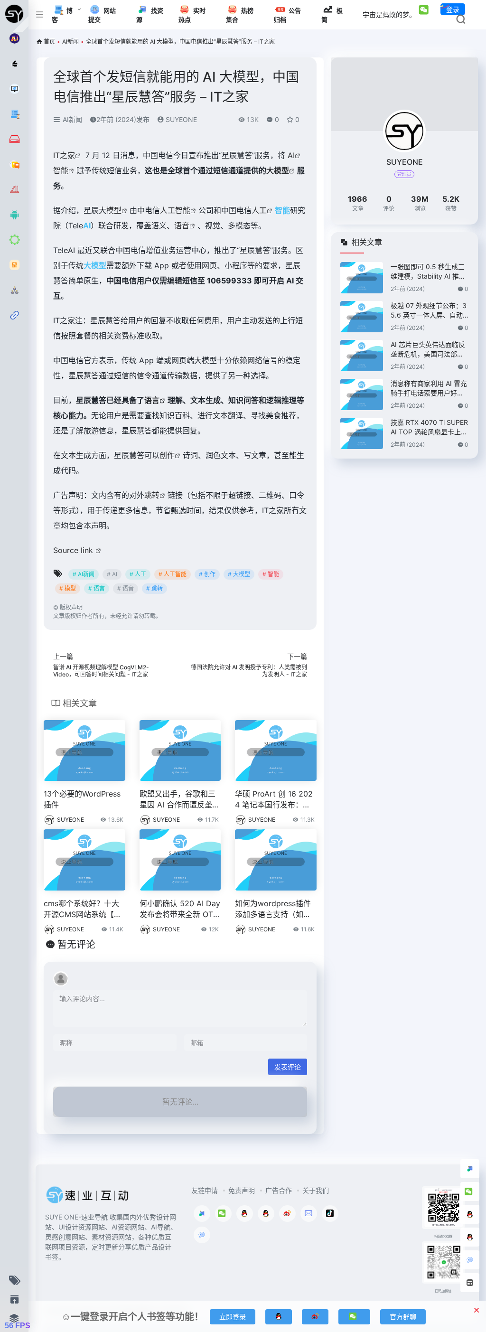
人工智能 (175, 210)
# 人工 (138, 574)
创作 (167, 455)
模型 (114, 210)
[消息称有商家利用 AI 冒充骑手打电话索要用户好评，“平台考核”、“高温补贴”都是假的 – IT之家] (361, 394)
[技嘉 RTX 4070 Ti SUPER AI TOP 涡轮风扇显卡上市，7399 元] (361, 433)
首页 (49, 41)
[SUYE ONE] (88, 1197)
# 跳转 (154, 588)
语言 (151, 400)
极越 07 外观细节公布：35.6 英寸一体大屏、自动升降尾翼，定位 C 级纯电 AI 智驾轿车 (429, 310)
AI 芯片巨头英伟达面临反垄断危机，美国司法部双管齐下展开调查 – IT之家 (428, 349)
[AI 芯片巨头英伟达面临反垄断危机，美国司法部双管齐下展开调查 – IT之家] (361, 355)
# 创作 (207, 574)
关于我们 (315, 1190)
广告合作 (278, 1190)
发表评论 (287, 1067)
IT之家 (64, 155)
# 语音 (125, 588)
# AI (112, 574)
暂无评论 (76, 944)
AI (291, 155)
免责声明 (241, 1190)
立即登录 (232, 1317)
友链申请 (204, 1190)
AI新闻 (70, 41)
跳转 (151, 495)
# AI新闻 (83, 574)
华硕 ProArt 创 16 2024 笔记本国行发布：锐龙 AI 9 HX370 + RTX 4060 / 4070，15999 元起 (274, 799)
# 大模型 (239, 574)
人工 (259, 210)
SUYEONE (180, 119)
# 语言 (96, 588)
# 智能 (270, 574)
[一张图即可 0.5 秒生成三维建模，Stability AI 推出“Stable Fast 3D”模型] (361, 277)
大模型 (277, 170)
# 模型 (67, 588)
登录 (452, 9)
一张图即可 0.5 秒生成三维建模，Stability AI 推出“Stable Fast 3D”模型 (428, 272)
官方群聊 (403, 1317)
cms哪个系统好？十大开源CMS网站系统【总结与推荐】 (83, 909)
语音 (181, 225)
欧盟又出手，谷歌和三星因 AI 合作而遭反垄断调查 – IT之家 (180, 799)
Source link (74, 550)
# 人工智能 (173, 574)
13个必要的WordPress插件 (82, 799)
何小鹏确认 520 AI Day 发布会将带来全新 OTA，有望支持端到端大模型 (180, 909)
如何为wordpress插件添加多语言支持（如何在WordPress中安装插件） (273, 909)
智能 (60, 170)
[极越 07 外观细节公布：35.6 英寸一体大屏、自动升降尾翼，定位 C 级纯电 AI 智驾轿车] (361, 316)
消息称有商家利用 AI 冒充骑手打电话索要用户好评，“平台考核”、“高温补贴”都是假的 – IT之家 (429, 388)
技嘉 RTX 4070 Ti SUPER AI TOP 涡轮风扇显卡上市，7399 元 (429, 427)
